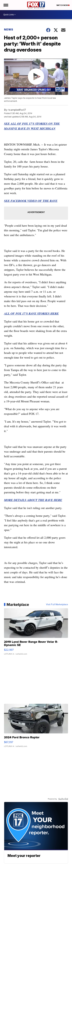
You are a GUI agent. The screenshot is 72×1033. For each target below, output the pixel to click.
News (8, 29)
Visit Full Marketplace (57, 604)
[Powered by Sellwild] (63, 799)
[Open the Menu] (6, 5)
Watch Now (62, 5)
